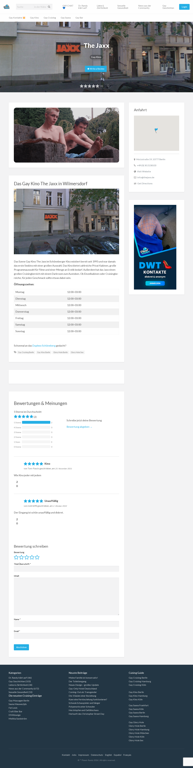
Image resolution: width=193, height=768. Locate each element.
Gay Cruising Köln (137, 684)
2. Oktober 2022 (60, 506)
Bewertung (19, 552)
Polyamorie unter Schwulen (82, 706)
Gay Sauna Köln (136, 709)
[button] (156, 130)
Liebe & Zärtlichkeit (102, 6)
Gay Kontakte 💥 (17, 17)
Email (17, 631)
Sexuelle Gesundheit (122, 6)
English (108, 754)
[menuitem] (68, 7)
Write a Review (96, 68)
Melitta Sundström (18, 718)
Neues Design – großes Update (84, 684)
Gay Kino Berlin (43, 352)
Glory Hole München (139, 733)
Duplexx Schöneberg (44, 345)
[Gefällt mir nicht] (15, 485)
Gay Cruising (50, 17)
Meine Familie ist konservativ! (83, 677)
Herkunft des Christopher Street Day (86, 713)
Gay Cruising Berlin (26, 352)
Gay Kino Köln (136, 699)
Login (184, 7)
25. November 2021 (63, 468)
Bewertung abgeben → (79, 426)
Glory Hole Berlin (60, 352)
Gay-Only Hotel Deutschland (83, 688)
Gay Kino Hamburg (138, 695)
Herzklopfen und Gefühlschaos (84, 710)
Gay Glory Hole (136, 722)
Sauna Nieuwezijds (18, 704)
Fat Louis (13, 707)
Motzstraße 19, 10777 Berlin (150, 159)
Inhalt (16, 576)
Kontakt (66, 754)
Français (127, 754)
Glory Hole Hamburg (139, 729)
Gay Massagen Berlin (19, 700)
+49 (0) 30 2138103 (146, 165)
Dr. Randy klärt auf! (83, 6)
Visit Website (144, 171)
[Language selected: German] (181, 765)
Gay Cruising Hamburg (140, 681)
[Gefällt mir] (15, 481)
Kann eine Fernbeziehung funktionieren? (88, 699)
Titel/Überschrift (22, 564)
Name (17, 619)
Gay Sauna (66, 17)
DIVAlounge (14, 715)
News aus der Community (144, 6)
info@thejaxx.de (145, 177)
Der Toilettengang (77, 681)
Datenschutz (97, 754)
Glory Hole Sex (77, 352)
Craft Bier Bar (15, 711)
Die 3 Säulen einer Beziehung (82, 695)
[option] (180, 765)
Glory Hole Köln (136, 736)
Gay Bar (79, 17)
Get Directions (144, 183)
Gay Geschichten (168, 6)
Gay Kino (34, 17)
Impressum (83, 754)
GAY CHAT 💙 (68, 6)
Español (117, 754)
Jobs (74, 754)
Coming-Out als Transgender (83, 692)
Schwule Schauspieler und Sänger (84, 703)
